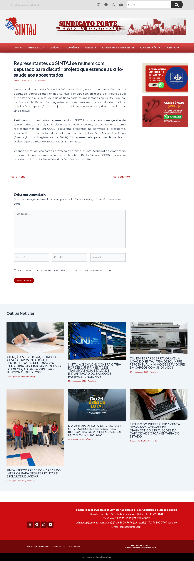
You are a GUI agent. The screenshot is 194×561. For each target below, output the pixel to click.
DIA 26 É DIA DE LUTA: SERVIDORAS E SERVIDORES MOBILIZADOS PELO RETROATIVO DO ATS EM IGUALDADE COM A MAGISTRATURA (95, 430)
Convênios (73, 47)
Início (18, 47)
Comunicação (148, 47)
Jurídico (55, 47)
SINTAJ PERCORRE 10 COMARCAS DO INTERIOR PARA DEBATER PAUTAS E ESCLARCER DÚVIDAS (34, 473)
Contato (171, 47)
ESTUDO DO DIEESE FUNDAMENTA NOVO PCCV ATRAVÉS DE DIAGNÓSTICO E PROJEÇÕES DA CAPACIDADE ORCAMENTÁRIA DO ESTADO (155, 430)
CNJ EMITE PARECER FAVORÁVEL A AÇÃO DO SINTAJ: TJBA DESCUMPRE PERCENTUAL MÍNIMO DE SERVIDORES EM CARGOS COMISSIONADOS (158, 362)
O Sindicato (34, 47)
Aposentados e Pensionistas (118, 47)
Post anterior (16, 176)
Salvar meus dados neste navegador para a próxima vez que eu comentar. (66, 270)
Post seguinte (122, 176)
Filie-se (89, 47)
